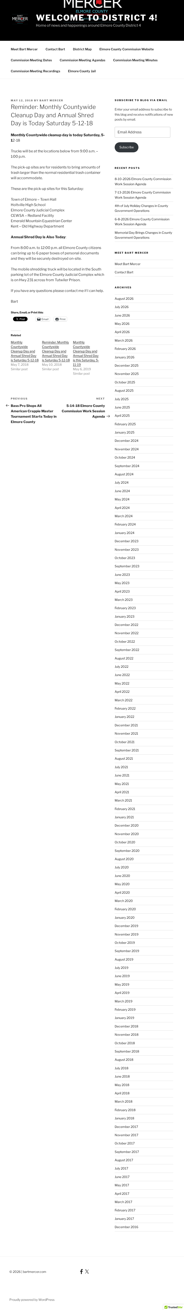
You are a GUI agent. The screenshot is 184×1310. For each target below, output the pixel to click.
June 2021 (122, 775)
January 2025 (124, 432)
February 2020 (125, 909)
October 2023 (125, 558)
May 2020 (122, 884)
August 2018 (124, 1059)
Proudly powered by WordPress (32, 1299)
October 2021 (125, 742)
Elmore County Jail (82, 71)
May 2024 (122, 499)
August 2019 (124, 959)
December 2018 (126, 1026)
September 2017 (127, 1152)
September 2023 (127, 566)
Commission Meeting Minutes (135, 60)
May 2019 (122, 984)
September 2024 (127, 466)
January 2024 (124, 533)
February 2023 (125, 608)
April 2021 (122, 792)
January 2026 (124, 357)
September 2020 (127, 851)
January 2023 (124, 616)
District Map (82, 49)
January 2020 (125, 917)
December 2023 (126, 541)
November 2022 (126, 633)
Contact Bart (55, 49)
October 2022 (125, 641)
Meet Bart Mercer (24, 49)
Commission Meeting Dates (31, 60)
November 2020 (127, 834)
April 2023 (122, 591)
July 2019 (121, 968)
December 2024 (126, 440)
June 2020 (122, 876)
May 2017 (122, 1185)
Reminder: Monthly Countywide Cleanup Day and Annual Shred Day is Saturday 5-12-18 (56, 351)
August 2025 (124, 390)
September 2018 (127, 1051)
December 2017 (126, 1127)
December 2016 (126, 1227)
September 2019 (127, 951)
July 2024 (122, 482)
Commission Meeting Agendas (82, 60)
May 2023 (122, 583)
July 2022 (121, 666)
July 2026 (122, 307)
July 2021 (121, 767)
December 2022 (126, 625)
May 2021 (122, 784)
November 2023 (127, 549)
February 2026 (125, 349)
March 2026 (124, 340)
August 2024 (124, 474)
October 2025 (125, 382)
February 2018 (125, 1110)
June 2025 (122, 407)
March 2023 (124, 600)
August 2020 (124, 859)
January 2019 (124, 1018)
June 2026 (122, 315)
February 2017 (125, 1210)
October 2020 (125, 842)
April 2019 (122, 993)
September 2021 (127, 750)
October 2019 (125, 942)
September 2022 (127, 650)
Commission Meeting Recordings (35, 71)
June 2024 (122, 491)
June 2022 (122, 675)
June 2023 (122, 574)
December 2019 (126, 926)
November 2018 (126, 1034)
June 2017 (122, 1177)
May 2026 (122, 323)
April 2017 (122, 1193)
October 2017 (125, 1143)
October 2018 (125, 1043)
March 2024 (124, 516)
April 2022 (122, 691)
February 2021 (125, 809)
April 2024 (122, 508)
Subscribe (126, 147)
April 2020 (122, 892)
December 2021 (126, 725)
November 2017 (126, 1135)
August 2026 (124, 298)
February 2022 (125, 708)
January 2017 (124, 1219)
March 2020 (124, 901)
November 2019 (126, 934)
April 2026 (122, 332)
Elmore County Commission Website (126, 49)
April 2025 (122, 415)
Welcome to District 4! (97, 18)
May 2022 (122, 683)
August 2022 (124, 658)
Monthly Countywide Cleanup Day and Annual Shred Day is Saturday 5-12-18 (25, 351)
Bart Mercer (51, 100)
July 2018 (121, 1068)
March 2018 (123, 1101)
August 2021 (124, 758)
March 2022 (123, 700)
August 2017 (124, 1160)
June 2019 (122, 976)
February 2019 (125, 1009)
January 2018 (124, 1118)
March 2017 (123, 1202)
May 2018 (122, 1085)
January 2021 (124, 817)
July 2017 (121, 1168)
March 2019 (123, 1001)
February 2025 (125, 424)
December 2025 (126, 365)
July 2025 (122, 399)
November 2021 (126, 733)
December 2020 (127, 825)
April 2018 (122, 1093)
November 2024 (127, 449)
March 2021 (123, 800)
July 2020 (122, 867)
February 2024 (125, 524)
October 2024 (125, 457)
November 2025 (127, 374)
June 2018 (122, 1076)
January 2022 (124, 717)
